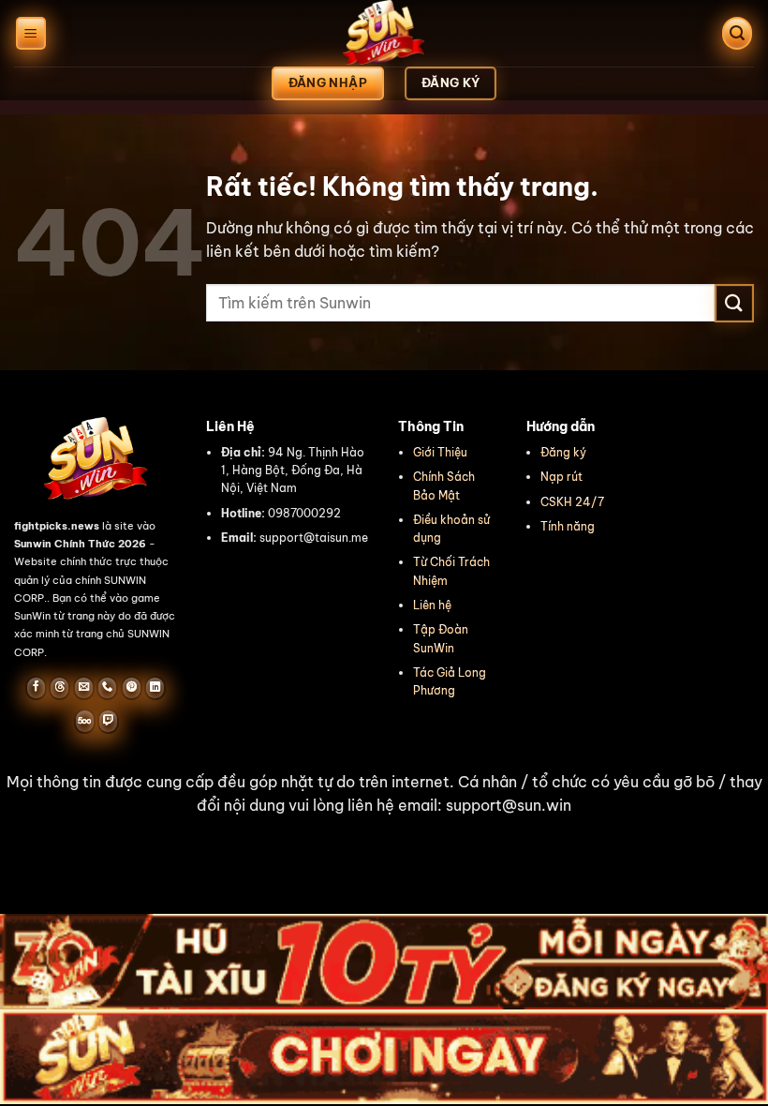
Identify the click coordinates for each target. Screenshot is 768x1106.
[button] (384, 794)
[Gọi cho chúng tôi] (107, 688)
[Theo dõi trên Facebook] (36, 688)
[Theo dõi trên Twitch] (108, 721)
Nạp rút (561, 477)
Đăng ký (563, 452)
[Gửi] (734, 303)
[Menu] (31, 33)
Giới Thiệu (440, 452)
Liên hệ (432, 605)
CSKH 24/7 (572, 502)
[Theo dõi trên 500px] (85, 721)
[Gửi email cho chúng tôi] (84, 688)
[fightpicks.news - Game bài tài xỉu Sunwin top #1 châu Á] (384, 33)
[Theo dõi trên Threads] (59, 688)
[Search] (737, 33)
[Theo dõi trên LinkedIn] (155, 688)
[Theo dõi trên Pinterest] (131, 688)
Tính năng (567, 526)
